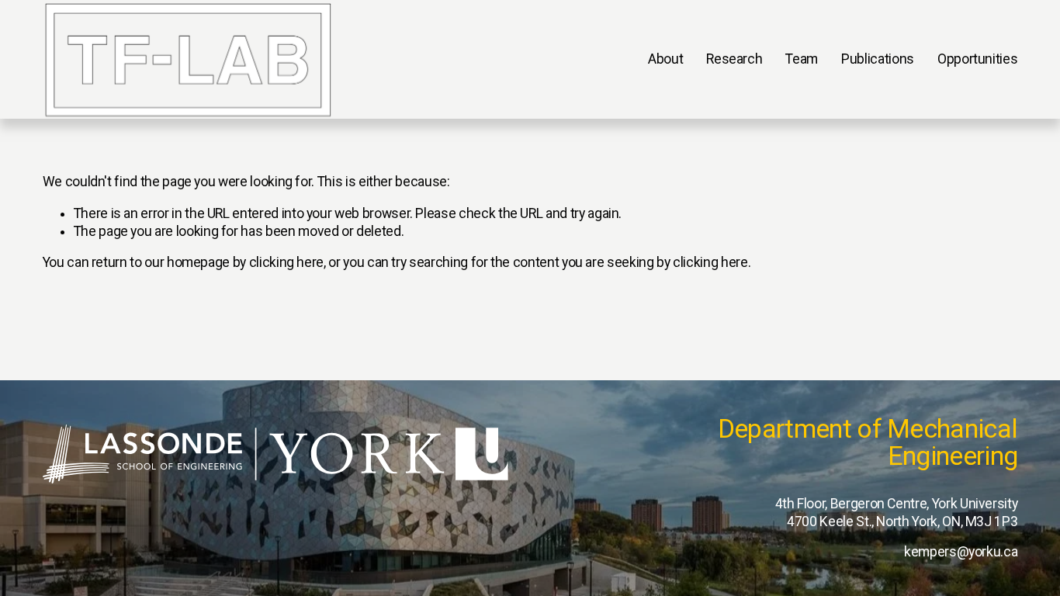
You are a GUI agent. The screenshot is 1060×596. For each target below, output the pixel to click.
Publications (877, 59)
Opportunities (977, 59)
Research (734, 59)
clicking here (286, 262)
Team (801, 59)
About (665, 59)
